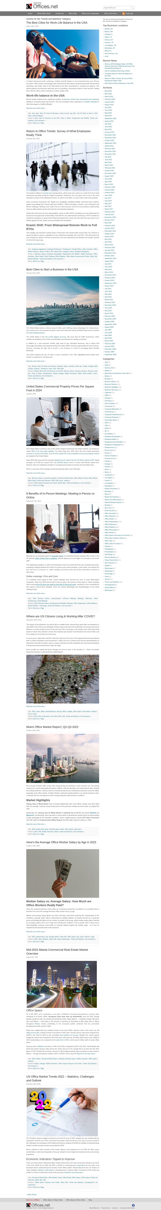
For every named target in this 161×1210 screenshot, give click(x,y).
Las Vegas (108, 477)
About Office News (44, 13)
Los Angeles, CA (110, 45)
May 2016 (108, 223)
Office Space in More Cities (75, 1200)
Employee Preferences (54, 249)
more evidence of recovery (69, 1035)
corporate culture (57, 556)
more (106, 56)
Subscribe (129, 13)
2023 (34, 598)
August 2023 (109, 121)
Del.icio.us (36, 123)
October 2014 (109, 256)
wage (92, 937)
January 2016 (109, 228)
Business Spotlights (111, 387)
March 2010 (109, 313)
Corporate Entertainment (113, 414)
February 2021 (110, 168)
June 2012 (108, 291)
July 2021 (108, 157)
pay (78, 937)
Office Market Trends (81, 478)
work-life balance (37, 116)
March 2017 (109, 209)
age (47, 937)
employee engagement (39, 249)
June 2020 (108, 179)
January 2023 (109, 132)
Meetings (81, 598)
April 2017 (108, 206)
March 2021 (109, 165)
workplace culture (68, 251)
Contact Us (60, 13)
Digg (42, 123)
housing (59, 711)
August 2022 (109, 146)
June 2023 (108, 127)
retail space (77, 829)
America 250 (109, 368)
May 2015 (108, 239)
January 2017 (109, 214)
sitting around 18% (32, 1033)
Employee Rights (110, 439)
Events (107, 453)
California (108, 392)
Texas (50, 368)
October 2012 (109, 280)
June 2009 (108, 332)
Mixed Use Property (111, 497)
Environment (109, 450)
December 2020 (110, 173)
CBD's (107, 395)
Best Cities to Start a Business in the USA (52, 269)
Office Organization (80, 603)
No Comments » (40, 120)
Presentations (109, 552)
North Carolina (87, 373)
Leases (107, 480)
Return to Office (45, 251)
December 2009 (110, 319)
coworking (61, 1059)
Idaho (107, 469)
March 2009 (109, 341)
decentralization (51, 711)
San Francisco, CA (111, 53)
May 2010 (108, 310)
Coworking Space (111, 420)
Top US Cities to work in (85, 113)
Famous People (110, 456)
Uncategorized (89, 1182)
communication (56, 598)
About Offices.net (94, 1208)
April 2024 (108, 116)
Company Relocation (112, 409)
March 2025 (109, 96)
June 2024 (108, 110)
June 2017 (108, 201)
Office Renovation (111, 530)
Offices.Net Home (110, 13)
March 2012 (109, 299)
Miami (80, 373)
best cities (35, 113)
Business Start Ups (75, 366)
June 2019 (108, 195)
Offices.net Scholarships (90, 13)
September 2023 (110, 118)
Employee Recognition (54, 254)
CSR (106, 425)
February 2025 (110, 99)
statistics (37, 368)
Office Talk (93, 256)
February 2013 (110, 278)
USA (54, 368)
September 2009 (110, 324)
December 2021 (110, 151)
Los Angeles (109, 483)
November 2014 (110, 253)
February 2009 (110, 343)
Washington (109, 590)
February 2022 (110, 148)
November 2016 (110, 217)
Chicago (107, 398)
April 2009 (108, 338)
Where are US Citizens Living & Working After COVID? (60, 616)
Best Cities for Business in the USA (47, 118)
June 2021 (108, 159)
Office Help (73, 13)
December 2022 (110, 135)
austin (38, 711)
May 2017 (108, 203)
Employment (67, 249)
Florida (85, 366)
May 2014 (108, 269)
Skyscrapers (109, 568)
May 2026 (108, 91)
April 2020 (108, 181)
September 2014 (110, 258)
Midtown (41, 1046)
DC (106, 431)
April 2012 (108, 297)
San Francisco (110, 563)
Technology (43, 606)
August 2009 (109, 327)
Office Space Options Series (114, 538)
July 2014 (108, 264)
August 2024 (109, 105)
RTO (52, 251)
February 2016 (110, 225)
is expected (80, 1165)
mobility (69, 711)
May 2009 (108, 335)
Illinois (107, 472)
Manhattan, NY (110, 48)
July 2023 (108, 124)
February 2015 (110, 247)
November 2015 (110, 231)
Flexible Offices (77, 249)
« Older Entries (31, 1194)
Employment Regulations (113, 445)
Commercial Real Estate (65, 478)
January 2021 (109, 170)
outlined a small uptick (45, 1170)
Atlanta (36, 371)
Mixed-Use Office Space (113, 499)
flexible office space (42, 829)
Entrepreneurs (47, 373)
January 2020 (109, 190)
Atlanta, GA (109, 29)
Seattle (107, 565)
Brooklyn (108, 379)
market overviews (82, 1059)
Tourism (107, 579)
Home (30, 13)
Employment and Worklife (80, 118)
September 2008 (110, 354)
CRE (39, 831)
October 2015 (109, 234)
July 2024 (108, 107)
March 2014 (109, 272)
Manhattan (108, 486)
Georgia (90, 366)
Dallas (43, 711)
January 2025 (109, 102)
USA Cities (60, 368)
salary (81, 937)
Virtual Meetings (42, 601)
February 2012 (110, 302)
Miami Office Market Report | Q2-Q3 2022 (52, 727)
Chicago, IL (109, 34)
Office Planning (49, 256)
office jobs (63, 937)
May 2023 (108, 129)
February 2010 (110, 316)
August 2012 (109, 286)
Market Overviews (87, 254)
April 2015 (108, 242)
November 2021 (110, 154)
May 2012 (108, 294)
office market (69, 829)
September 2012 (110, 283)
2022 (33, 711)
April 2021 (108, 162)
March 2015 (109, 245)
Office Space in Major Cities (53, 1200)
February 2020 (110, 187)
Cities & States (66, 118)
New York (108, 508)
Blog (90, 1200)
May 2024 (108, 113)
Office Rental (93, 478)
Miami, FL (108, 51)
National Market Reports (113, 502)
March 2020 (109, 184)
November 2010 (110, 305)
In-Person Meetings (69, 598)
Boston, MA (109, 31)
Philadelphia (109, 549)
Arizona (34, 366)
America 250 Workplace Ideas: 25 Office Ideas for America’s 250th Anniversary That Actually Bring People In (119, 66)
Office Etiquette (110, 516)
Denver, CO (109, 40)
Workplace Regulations (82, 251)
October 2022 (109, 140)
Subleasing (108, 571)
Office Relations (60, 256)
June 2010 (108, 308)
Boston (107, 376)
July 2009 (108, 330)
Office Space (77, 711)
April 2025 (108, 94)
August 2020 (109, 176)
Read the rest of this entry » (36, 108)
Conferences (109, 412)
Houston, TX (109, 42)
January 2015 (109, 250)
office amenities (88, 249)
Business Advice (40, 254)
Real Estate (61, 483)
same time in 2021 (62, 1040)
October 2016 (109, 220)
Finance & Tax (110, 458)
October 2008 (109, 352)
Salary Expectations (63, 939)
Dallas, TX (108, 37)
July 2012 (108, 288)
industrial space (54, 829)
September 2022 (110, 143)
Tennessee (44, 368)
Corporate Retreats (111, 417)
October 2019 (109, 192)
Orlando (107, 546)
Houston (108, 467)
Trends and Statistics (46, 259)
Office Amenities (110, 513)
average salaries (54, 937)
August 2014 (109, 261)
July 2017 (108, 198)
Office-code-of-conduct (113, 543)
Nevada (107, 505)
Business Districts (81, 371)
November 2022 (110, 137)
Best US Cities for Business (49, 113)
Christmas (108, 401)
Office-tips (88, 598)
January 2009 (109, 346)
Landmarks (108, 475)
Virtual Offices (109, 587)
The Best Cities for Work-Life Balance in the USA (56, 22)
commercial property (50, 478)
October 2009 (109, 321)
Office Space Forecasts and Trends (77, 256)
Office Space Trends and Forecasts (39, 480)
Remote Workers (33, 259)
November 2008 (110, 349)
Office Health (39, 256)
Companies (109, 406)
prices (61, 480)
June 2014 (108, 267)
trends (35, 714)
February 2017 (110, 212)
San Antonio (86, 711)
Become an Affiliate (33, 1200)
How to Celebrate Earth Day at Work (117, 71)
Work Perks (58, 251)
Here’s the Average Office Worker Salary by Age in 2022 (61, 842)
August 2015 (109, 236)
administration (40, 937)
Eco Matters (109, 434)
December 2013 (110, 275)
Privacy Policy (105, 1208)
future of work (64, 113)
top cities (73, 113)
